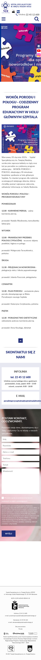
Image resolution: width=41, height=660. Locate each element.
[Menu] (3, 18)
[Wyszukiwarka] (36, 19)
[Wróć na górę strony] (20, 340)
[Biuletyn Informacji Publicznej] (13, 12)
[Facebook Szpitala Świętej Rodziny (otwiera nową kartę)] (39, 46)
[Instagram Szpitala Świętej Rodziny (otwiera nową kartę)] (39, 55)
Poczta (20, 629)
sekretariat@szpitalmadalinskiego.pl (22, 622)
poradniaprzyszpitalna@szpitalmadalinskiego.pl (22, 616)
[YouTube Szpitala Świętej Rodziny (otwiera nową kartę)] (39, 50)
